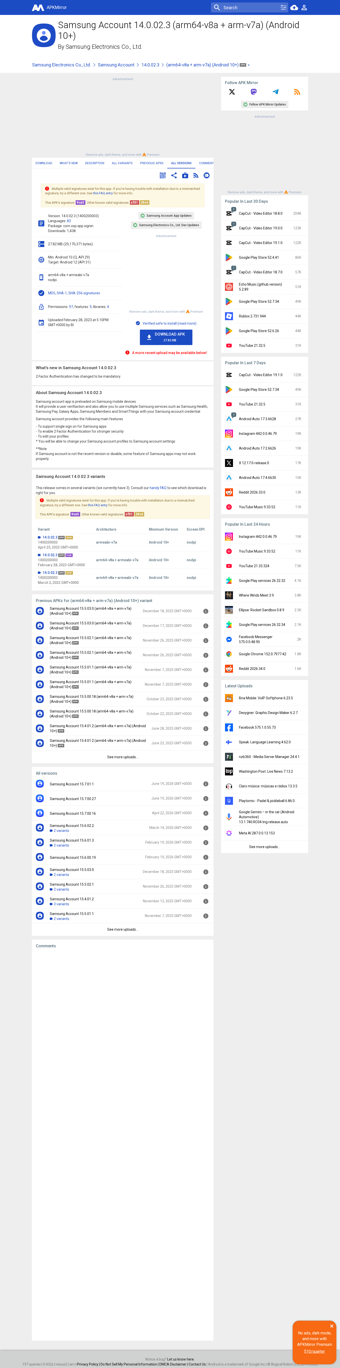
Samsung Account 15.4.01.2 (72, 899)
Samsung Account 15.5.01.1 (72, 914)
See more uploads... (122, 757)
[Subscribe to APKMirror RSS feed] (297, 94)
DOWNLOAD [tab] (44, 163)
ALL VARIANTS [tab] (122, 163)
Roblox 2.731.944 (252, 316)
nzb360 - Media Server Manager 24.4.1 (269, 757)
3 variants (61, 904)
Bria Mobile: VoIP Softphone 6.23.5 (266, 698)
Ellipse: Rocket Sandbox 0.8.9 (261, 610)
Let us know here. (181, 1359)
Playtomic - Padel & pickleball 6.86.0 (267, 801)
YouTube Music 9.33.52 (257, 507)
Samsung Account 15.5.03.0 (72, 870)
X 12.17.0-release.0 (254, 463)
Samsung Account (116, 64)
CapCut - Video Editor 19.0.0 (261, 228)
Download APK (170, 337)
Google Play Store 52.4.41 (259, 257)
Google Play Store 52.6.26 (259, 331)
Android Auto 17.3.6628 (257, 419)
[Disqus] (123, 1144)
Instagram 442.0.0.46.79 (258, 434)
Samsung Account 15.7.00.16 (73, 813)
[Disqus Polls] (123, 1015)
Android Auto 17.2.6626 (257, 448)
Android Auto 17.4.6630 (257, 478)
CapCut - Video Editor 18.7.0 (261, 272)
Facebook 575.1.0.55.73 (257, 727)
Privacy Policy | (89, 1364)
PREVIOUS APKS (152, 163)
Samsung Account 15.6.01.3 (72, 840)
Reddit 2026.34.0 (252, 669)
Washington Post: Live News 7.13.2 (266, 771)
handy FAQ (158, 488)
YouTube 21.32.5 (252, 346)
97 (71, 307)
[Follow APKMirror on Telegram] (276, 94)
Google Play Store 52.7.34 (259, 302)
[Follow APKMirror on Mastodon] (254, 94)
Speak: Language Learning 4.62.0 (265, 742)
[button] (163, 176)
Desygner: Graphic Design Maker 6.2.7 (268, 713)
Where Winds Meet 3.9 (256, 595)
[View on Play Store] (185, 176)
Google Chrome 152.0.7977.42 (262, 654)
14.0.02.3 (150, 64)
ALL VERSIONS (181, 163)
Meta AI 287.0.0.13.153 (257, 833)
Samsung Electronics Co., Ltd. (104, 46)
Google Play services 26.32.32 (262, 581)
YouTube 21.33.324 (254, 566)
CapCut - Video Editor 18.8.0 (261, 213)
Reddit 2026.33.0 (252, 492)
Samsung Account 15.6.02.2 (72, 826)
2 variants (61, 831)
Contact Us (197, 1364)
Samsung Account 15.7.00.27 (73, 799)
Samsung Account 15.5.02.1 (72, 884)
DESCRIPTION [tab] (94, 163)
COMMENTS (207, 163)
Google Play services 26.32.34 (262, 625)
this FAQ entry (103, 193)
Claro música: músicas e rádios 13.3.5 (268, 786)
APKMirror (57, 7)
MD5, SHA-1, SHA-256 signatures (74, 293)
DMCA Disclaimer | (174, 1364)
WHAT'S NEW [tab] (69, 163)
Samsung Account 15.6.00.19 (73, 858)
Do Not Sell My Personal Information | (130, 1364)
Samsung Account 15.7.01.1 (72, 784)
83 (69, 221)
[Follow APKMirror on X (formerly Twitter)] (232, 94)
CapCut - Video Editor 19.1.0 (261, 243)
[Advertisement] (122, 116)
